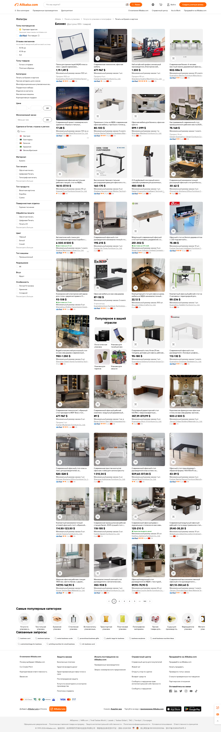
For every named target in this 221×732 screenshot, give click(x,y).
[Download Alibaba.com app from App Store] (173, 709)
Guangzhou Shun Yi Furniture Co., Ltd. (147, 421)
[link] (217, 707)
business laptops (44, 638)
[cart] (161, 5)
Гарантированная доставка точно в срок (71, 673)
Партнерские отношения (179, 681)
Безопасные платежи (66, 662)
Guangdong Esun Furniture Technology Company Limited (110, 306)
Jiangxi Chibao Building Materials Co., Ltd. (186, 421)
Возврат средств (139, 677)
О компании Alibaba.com (30, 657)
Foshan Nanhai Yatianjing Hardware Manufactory (110, 133)
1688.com (84, 720)
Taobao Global (121, 720)
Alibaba (58, 19)
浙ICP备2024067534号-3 (176, 728)
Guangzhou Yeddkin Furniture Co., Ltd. (185, 305)
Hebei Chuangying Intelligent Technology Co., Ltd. (148, 191)
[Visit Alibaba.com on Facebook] (170, 691)
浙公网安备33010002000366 (152, 728)
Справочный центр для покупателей (147, 662)
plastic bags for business (115, 638)
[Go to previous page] (109, 601)
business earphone (138, 638)
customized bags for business (31, 644)
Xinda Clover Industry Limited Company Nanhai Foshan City (148, 250)
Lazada (110, 720)
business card (25, 638)
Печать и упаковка (72, 19)
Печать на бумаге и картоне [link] (126, 19)
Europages (147, 720)
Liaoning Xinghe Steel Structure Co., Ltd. (72, 133)
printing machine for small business (62, 644)
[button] (127, 4)
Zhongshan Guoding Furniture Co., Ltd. (109, 590)
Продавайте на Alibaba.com (180, 662)
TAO (130, 720)
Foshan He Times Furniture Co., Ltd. (108, 248)
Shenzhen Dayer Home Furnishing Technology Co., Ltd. (72, 361)
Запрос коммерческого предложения (110, 670)
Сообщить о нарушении (141, 689)
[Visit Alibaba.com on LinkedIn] (175, 691)
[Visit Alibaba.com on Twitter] (180, 691)
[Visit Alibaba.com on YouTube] (191, 691)
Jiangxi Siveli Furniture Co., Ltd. (144, 479)
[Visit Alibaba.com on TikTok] (196, 691)
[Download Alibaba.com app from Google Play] (192, 709)
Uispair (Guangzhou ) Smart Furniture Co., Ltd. (186, 137)
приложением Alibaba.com (152, 709)
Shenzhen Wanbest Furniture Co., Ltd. (147, 133)
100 (144, 601)
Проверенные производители (106, 665)
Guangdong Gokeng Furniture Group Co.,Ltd (148, 361)
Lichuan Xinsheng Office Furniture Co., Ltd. (72, 479)
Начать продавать (176, 667)
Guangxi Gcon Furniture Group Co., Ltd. (71, 191)
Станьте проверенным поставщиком (184, 677)
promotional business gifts (89, 638)
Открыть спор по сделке (142, 672)
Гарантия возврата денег (67, 667)
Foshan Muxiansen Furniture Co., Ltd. (70, 425)
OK (47, 108)
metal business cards (65, 638)
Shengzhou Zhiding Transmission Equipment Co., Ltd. (72, 307)
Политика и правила (65, 691)
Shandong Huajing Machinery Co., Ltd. (147, 79)
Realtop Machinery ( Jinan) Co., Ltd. (70, 250)
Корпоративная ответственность (33, 672)
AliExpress (74, 720)
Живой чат (136, 667)
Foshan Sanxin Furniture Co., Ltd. (107, 534)
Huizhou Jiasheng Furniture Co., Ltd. (146, 536)
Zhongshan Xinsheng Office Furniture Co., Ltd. (186, 191)
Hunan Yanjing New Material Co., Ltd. (70, 590)
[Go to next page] (150, 601)
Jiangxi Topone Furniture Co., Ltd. (69, 534)
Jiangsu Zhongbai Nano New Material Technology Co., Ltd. (186, 590)
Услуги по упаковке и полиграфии (97, 19)
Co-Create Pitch (26, 667)
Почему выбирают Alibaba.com (32, 662)
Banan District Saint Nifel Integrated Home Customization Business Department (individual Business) (110, 421)
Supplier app (116, 709)
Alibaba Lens (33, 709)
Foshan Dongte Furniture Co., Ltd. (107, 79)
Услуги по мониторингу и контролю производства (71, 685)
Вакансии (24, 677)
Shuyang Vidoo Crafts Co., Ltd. (144, 305)
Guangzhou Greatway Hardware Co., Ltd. (185, 361)
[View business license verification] (133, 728)
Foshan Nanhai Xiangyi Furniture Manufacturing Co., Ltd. (186, 479)
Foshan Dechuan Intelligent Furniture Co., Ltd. (186, 248)
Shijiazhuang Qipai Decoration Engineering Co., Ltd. (186, 534)
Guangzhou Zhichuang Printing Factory (71, 79)
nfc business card (88, 644)
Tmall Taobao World (98, 720)
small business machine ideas (163, 638)
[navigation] (34, 310)
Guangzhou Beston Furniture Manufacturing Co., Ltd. (186, 75)
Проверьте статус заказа (179, 672)
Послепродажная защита (67, 679)
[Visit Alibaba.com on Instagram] (185, 691)
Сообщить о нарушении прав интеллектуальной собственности (146, 682)
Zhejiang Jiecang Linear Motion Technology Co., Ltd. (110, 191)
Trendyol (137, 720)
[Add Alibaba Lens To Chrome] (57, 709)
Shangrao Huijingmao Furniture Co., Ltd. (109, 479)
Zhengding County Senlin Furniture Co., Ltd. (148, 590)
